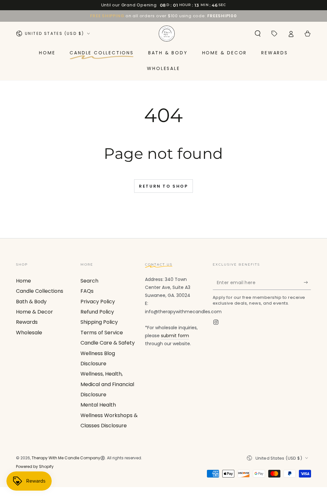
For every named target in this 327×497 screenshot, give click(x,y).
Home (23, 280)
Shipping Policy (99, 322)
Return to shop (163, 186)
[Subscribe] (307, 283)
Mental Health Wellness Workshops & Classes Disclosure (109, 415)
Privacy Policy (97, 301)
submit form (175, 335)
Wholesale (29, 332)
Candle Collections (39, 291)
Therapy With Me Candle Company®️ (68, 458)
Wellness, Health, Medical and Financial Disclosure (107, 384)
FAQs (87, 291)
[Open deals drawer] (274, 34)
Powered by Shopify (35, 466)
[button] (257, 34)
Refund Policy (97, 311)
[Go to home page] (167, 34)
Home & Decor (34, 311)
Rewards (27, 322)
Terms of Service (101, 332)
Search (89, 280)
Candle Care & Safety (107, 342)
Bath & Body (31, 301)
